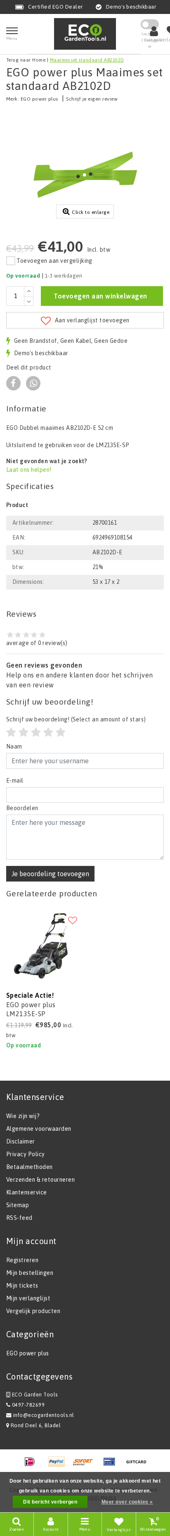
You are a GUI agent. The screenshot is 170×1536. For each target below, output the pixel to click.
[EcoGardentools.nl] (85, 34)
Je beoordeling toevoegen (50, 873)
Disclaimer (20, 1141)
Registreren (22, 1260)
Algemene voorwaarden (38, 1128)
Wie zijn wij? (23, 1116)
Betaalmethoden (29, 1167)
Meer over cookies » (127, 1502)
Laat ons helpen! (29, 469)
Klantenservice (26, 1192)
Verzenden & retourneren (40, 1179)
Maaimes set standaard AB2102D (87, 59)
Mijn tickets (22, 1285)
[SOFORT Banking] (86, 1465)
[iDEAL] (32, 1465)
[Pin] (112, 1465)
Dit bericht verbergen (50, 1502)
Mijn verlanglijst (28, 1298)
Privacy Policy (25, 1154)
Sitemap (17, 1205)
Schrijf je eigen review (92, 99)
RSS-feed (19, 1218)
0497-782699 (27, 1405)
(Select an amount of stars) (76, 719)
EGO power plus (39, 99)
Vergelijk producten (33, 1311)
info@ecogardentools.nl (43, 1415)
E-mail (15, 780)
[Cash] (138, 1465)
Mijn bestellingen (29, 1273)
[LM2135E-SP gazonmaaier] (42, 944)
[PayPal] (59, 1465)
